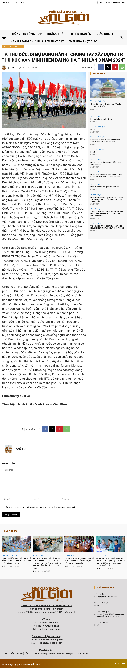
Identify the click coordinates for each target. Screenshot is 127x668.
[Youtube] (101, 3)
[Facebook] (97, 3)
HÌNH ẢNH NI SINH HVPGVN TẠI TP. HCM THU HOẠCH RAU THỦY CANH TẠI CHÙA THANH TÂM (106, 199)
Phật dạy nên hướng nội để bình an (104, 187)
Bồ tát (92, 152)
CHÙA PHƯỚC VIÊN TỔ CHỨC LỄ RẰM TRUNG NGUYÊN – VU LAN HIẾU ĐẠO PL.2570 (16, 560)
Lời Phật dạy (95, 116)
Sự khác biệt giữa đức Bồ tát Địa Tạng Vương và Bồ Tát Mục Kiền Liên (105, 141)
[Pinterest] (115, 67)
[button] (121, 37)
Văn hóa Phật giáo (97, 101)
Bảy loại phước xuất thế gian (101, 119)
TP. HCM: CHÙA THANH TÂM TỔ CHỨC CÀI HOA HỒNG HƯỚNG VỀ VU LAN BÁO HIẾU (79, 560)
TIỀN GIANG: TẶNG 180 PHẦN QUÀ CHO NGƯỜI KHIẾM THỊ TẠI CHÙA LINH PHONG (107, 227)
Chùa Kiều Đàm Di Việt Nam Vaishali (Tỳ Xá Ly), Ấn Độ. (106, 105)
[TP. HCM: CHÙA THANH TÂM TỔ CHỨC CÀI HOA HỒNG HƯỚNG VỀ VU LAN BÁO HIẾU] (79, 544)
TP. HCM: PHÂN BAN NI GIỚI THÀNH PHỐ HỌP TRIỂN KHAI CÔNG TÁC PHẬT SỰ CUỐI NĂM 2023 (106, 214)
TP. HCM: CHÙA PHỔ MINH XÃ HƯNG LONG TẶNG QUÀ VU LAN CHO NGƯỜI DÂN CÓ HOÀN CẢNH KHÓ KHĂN (110, 562)
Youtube (121, 664)
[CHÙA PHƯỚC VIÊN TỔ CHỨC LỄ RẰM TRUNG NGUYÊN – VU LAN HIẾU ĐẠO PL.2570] (16, 544)
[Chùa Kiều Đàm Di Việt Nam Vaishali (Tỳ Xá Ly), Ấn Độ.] (107, 88)
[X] (108, 67)
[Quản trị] (4, 67)
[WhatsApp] (122, 67)
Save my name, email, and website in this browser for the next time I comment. (40, 507)
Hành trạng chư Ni (97, 194)
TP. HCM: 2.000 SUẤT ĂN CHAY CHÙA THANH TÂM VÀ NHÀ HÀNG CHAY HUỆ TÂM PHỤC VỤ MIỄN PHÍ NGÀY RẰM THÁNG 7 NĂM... (47, 563)
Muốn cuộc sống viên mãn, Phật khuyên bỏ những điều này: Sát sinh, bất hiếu (106, 176)
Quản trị (13, 67)
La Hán (93, 129)
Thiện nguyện (96, 223)
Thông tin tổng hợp (13, 46)
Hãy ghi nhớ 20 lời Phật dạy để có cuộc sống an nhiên (105, 163)
